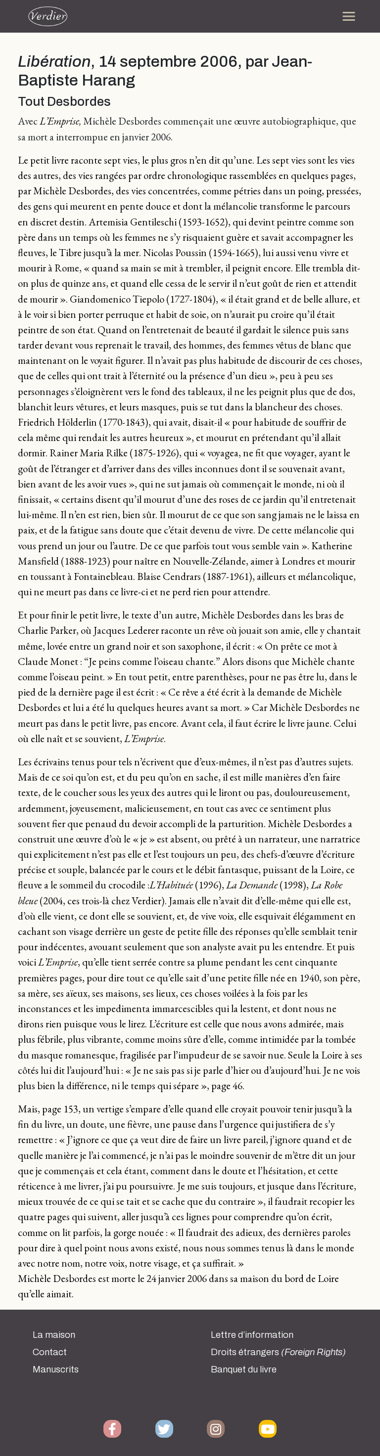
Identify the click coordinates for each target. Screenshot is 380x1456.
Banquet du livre (244, 1369)
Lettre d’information (252, 1335)
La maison (54, 1335)
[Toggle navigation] (348, 16)
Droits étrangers (278, 1352)
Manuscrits (56, 1369)
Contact (50, 1352)
